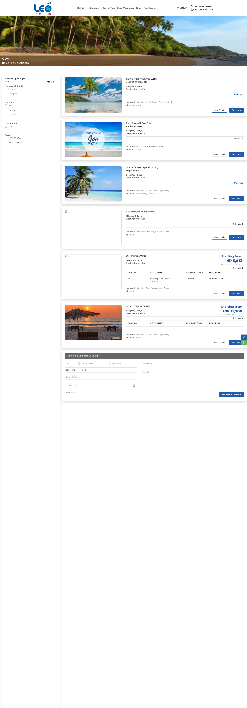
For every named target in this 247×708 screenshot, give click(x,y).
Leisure (12, 114)
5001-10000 (14, 138)
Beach (11, 105)
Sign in (183, 8)
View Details (219, 110)
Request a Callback (231, 394)
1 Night (12, 89)
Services (94, 8)
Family (11, 110)
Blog (139, 8)
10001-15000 (15, 142)
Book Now (236, 110)
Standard (238, 224)
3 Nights (12, 93)
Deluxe (239, 139)
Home (5, 63)
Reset (51, 82)
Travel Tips (109, 8)
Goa (10, 126)
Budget (239, 94)
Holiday (81, 8)
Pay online (150, 8)
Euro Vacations (125, 8)
